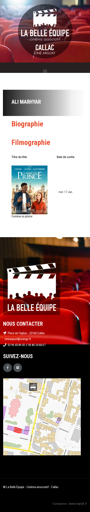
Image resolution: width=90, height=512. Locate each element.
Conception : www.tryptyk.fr (70, 504)
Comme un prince (22, 216)
